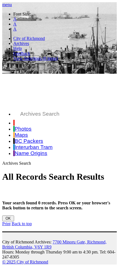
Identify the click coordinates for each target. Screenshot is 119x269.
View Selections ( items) (35, 58)
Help (17, 48)
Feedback (21, 53)
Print (6, 223)
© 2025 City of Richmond (25, 262)
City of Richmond (29, 38)
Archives (21, 43)
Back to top (22, 223)
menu (7, 4)
